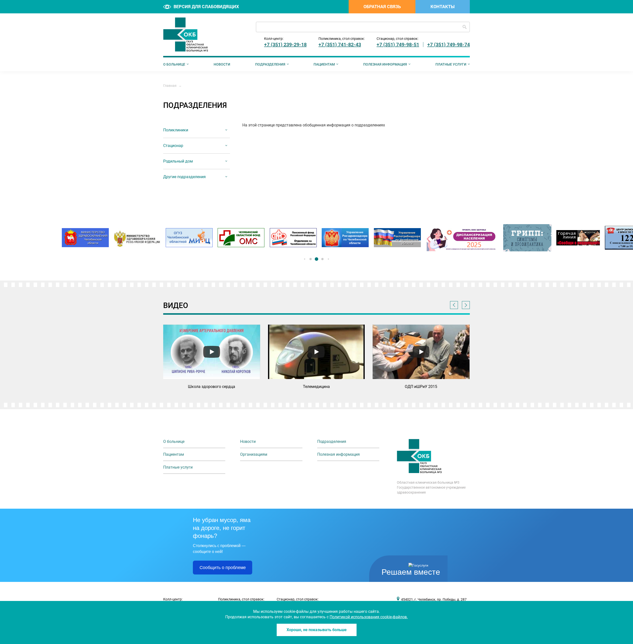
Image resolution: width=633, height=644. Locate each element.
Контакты (442, 6)
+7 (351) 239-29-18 (285, 45)
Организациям (253, 454)
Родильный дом (178, 161)
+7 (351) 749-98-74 (448, 45)
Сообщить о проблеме (223, 567)
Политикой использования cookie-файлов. (369, 617)
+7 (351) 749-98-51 (398, 45)
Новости (222, 64)
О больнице (174, 64)
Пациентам (324, 64)
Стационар (173, 145)
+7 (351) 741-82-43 (339, 45)
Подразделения (270, 64)
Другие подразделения (184, 176)
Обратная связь (382, 6)
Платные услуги (450, 64)
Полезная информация (385, 64)
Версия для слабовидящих (206, 6)
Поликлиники (175, 130)
